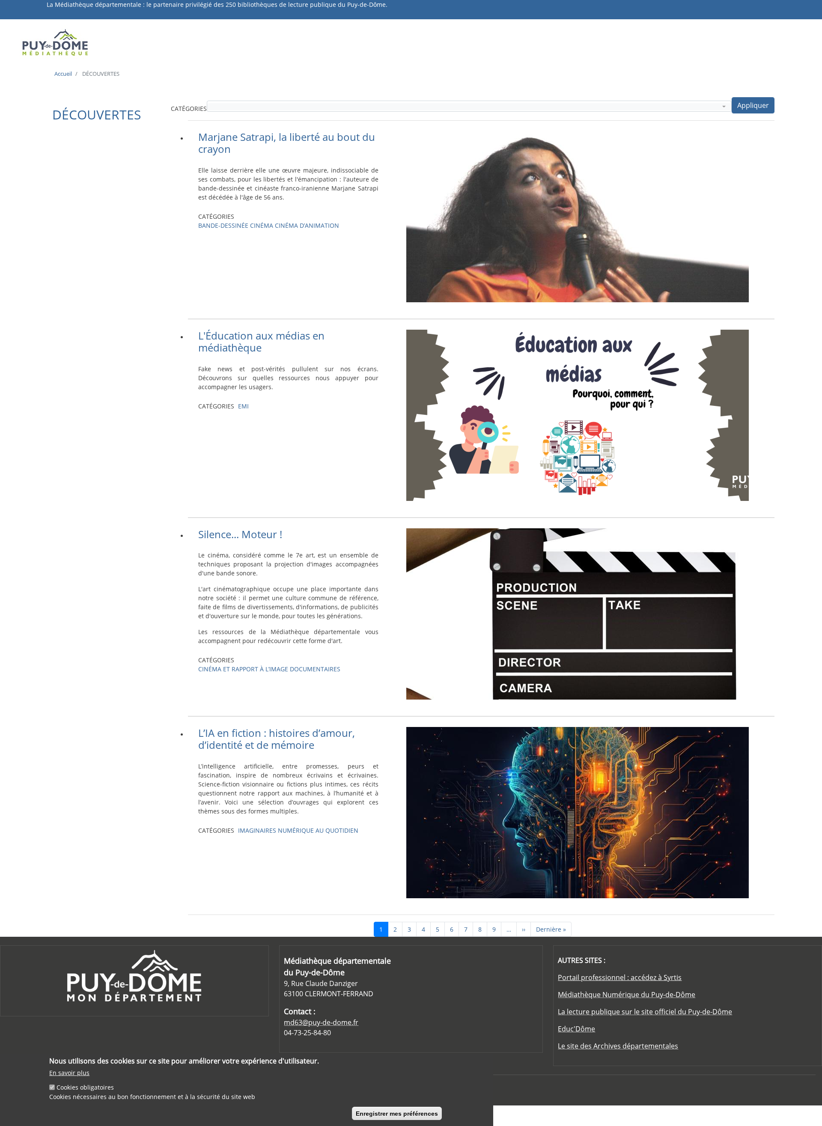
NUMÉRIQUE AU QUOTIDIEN (318, 830)
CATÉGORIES (189, 108)
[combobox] (469, 106)
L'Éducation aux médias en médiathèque (261, 341)
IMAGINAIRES (257, 830)
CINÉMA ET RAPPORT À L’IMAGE (243, 669)
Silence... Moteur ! (240, 534)
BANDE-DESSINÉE (223, 225)
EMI (243, 406)
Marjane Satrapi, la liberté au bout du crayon (286, 143)
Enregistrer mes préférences (397, 1113)
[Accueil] (113, 42)
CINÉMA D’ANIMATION (307, 225)
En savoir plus (69, 1072)
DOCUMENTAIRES (315, 669)
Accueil (63, 73)
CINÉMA (261, 225)
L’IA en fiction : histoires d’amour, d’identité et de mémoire (276, 739)
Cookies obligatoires (85, 1087)
